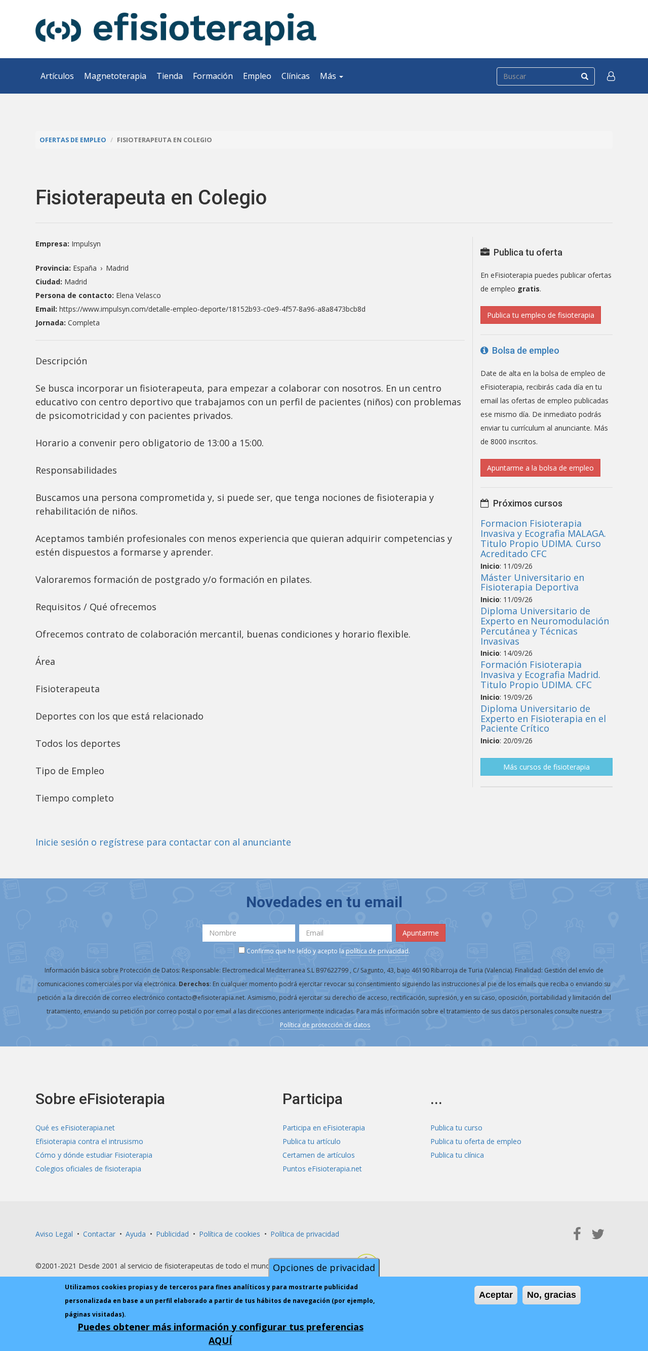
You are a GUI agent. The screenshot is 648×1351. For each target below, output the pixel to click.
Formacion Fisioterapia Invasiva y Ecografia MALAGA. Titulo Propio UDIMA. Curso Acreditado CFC (543, 538)
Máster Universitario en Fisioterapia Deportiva (532, 582)
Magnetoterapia (115, 75)
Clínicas (295, 75)
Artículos (57, 75)
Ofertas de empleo (72, 140)
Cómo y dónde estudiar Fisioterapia (93, 1155)
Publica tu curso (456, 1127)
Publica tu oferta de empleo (475, 1141)
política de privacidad (377, 951)
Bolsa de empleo (523, 350)
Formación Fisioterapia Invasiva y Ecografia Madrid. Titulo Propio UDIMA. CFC (540, 674)
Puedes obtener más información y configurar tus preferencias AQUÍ (220, 1333)
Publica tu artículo (311, 1141)
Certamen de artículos (318, 1155)
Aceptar (496, 1295)
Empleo (257, 75)
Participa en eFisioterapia (323, 1127)
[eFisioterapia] (175, 29)
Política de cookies (229, 1234)
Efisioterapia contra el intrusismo (89, 1141)
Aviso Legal (54, 1234)
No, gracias (551, 1295)
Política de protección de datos (325, 1025)
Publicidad (172, 1234)
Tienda (169, 75)
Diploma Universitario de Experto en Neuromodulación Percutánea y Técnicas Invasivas (544, 626)
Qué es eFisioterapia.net (75, 1127)
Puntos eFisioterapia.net (322, 1168)
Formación (213, 75)
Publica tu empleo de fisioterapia (540, 315)
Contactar (99, 1234)
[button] (611, 76)
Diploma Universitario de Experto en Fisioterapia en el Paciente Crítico (543, 718)
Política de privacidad (304, 1234)
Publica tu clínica (457, 1155)
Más (329, 75)
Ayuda (136, 1234)
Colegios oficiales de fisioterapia (88, 1168)
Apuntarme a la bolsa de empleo (540, 468)
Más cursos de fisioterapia (546, 767)
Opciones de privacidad (324, 1267)
